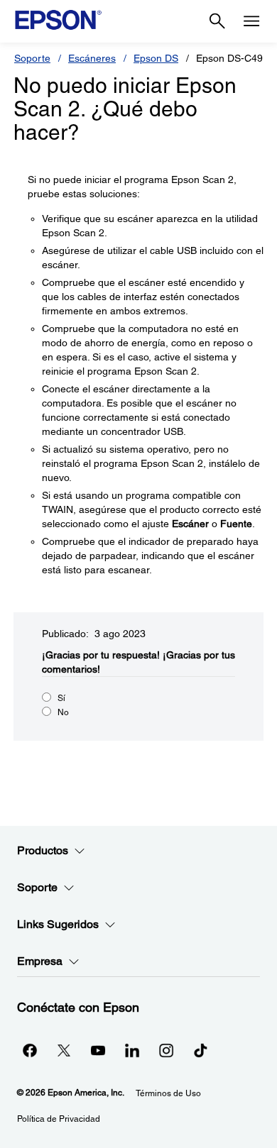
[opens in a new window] (200, 1050)
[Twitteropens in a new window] (64, 1050)
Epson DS (156, 58)
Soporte (32, 58)
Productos (42, 850)
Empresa (40, 961)
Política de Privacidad (58, 1119)
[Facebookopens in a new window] (30, 1050)
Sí (61, 698)
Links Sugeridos (58, 924)
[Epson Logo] (58, 20)
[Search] (217, 21)
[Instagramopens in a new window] (166, 1050)
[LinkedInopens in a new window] (132, 1050)
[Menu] (251, 21)
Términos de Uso (168, 1093)
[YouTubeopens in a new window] (98, 1050)
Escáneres (92, 58)
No (63, 712)
